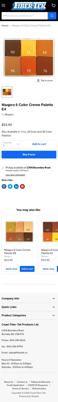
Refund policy (39, 388)
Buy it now (29, 154)
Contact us (22, 382)
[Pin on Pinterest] (22, 186)
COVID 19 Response (38, 385)
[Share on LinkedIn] (16, 186)
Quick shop (11, 269)
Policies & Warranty (40, 382)
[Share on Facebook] (4, 186)
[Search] (52, 15)
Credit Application (15, 385)
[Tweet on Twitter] (10, 186)
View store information (15, 175)
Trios (23, 131)
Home (5, 25)
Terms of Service (20, 388)
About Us (8, 382)
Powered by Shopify (29, 396)
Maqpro (9, 114)
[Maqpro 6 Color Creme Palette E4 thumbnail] (7, 92)
